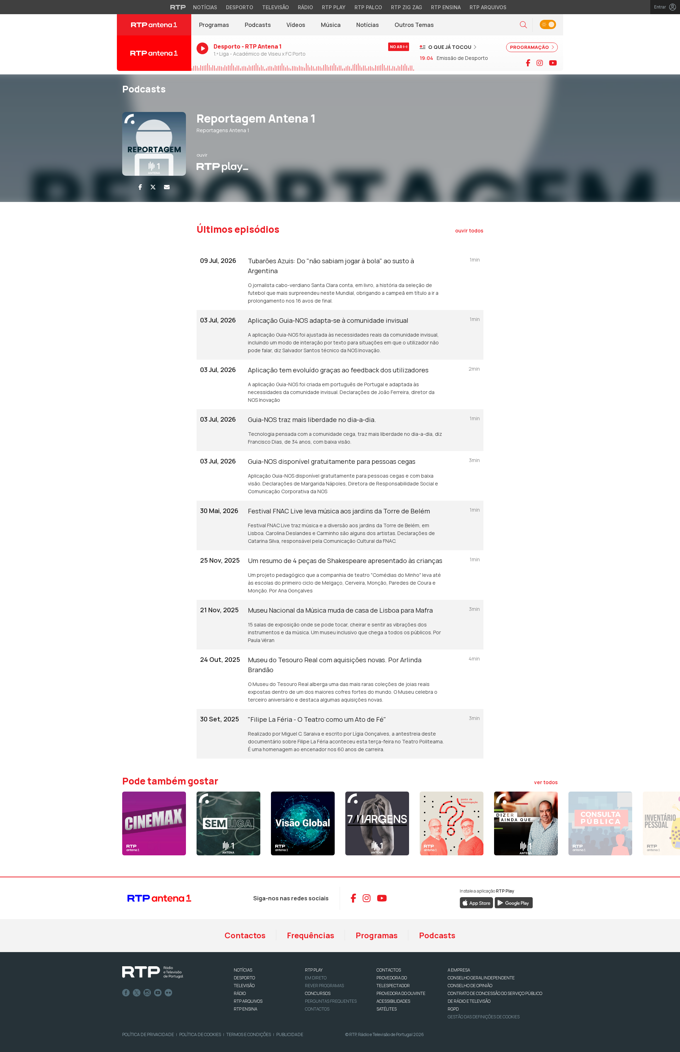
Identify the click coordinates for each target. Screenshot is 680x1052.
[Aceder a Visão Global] (303, 823)
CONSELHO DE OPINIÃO (470, 986)
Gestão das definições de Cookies (484, 1017)
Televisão (275, 7)
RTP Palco (368, 7)
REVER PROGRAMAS (324, 986)
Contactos (245, 935)
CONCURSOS (317, 993)
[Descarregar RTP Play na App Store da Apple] (476, 902)
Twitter (137, 993)
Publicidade (289, 1034)
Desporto (239, 7)
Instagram (147, 993)
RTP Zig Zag (406, 7)
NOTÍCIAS (243, 970)
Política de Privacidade (148, 1034)
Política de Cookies (200, 1034)
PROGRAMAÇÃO (530, 47)
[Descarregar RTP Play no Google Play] (513, 902)
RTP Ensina (446, 7)
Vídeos (296, 25)
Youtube (158, 993)
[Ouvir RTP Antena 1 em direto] (154, 53)
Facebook (126, 993)
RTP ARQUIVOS (248, 1001)
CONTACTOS (388, 970)
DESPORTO (244, 978)
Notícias (205, 7)
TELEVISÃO (244, 986)
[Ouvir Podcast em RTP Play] (222, 166)
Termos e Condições (248, 1034)
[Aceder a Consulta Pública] (600, 823)
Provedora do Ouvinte (400, 993)
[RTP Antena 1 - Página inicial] (154, 24)
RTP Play (334, 7)
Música (331, 25)
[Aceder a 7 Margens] (377, 823)
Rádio (305, 7)
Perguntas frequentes (331, 1001)
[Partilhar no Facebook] (140, 187)
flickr (168, 993)
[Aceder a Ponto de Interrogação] (451, 823)
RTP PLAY (314, 970)
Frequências (310, 935)
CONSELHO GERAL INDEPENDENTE (481, 978)
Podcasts (258, 25)
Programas (214, 25)
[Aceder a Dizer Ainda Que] (526, 823)
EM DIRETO (316, 978)
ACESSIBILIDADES (393, 1001)
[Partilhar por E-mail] (167, 187)
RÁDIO (240, 993)
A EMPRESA (459, 970)
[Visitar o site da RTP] (178, 7)
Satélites (386, 1009)
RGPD (453, 1009)
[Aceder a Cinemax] (154, 823)
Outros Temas (414, 25)
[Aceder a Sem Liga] (228, 823)
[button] (523, 25)
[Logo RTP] (152, 972)
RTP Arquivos (488, 7)
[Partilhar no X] (153, 187)
